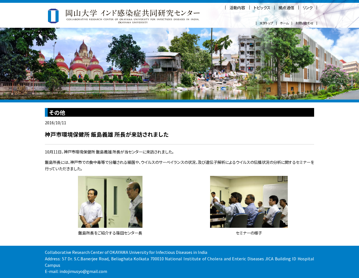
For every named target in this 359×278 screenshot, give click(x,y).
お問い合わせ (304, 23)
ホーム (284, 23)
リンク (308, 8)
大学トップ (266, 23)
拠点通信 (286, 8)
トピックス (262, 8)
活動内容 (237, 8)
